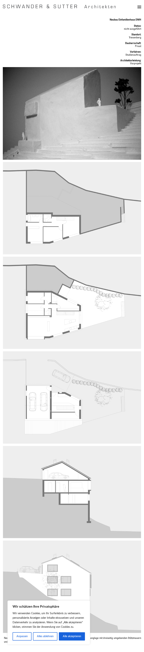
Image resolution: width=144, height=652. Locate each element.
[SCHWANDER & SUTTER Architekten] (59, 6)
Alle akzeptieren (72, 636)
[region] (49, 622)
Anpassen (22, 636)
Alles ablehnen (45, 636)
